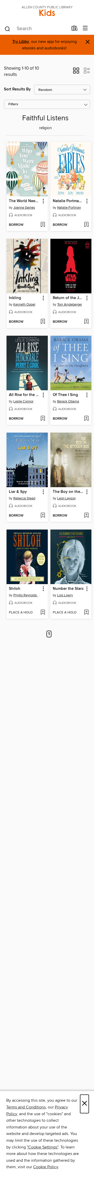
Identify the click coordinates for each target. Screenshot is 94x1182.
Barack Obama (68, 401)
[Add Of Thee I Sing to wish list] (86, 418)
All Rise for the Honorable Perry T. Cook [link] (24, 395)
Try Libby (20, 41)
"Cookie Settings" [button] (42, 1147)
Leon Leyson (66, 498)
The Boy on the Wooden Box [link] (68, 492)
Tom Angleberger (69, 304)
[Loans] (74, 29)
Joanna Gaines (24, 208)
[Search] (7, 28)
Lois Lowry (65, 595)
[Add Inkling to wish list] (42, 322)
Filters (13, 104)
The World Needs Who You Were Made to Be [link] (24, 201)
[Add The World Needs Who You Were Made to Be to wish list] (42, 225)
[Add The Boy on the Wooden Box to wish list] (86, 515)
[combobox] (36, 29)
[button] (76, 72)
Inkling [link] (15, 298)
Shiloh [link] (14, 588)
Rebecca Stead (24, 498)
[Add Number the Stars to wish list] (86, 612)
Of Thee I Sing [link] (65, 395)
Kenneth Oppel (24, 304)
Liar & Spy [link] (18, 492)
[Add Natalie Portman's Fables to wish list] (86, 225)
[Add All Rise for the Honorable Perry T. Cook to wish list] (42, 418)
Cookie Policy (45, 1167)
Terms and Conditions (26, 1107)
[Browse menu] (85, 28)
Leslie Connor (23, 401)
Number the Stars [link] (68, 588)
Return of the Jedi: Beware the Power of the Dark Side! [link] (68, 298)
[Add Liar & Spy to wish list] (42, 515)
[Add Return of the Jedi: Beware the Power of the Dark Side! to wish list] (86, 322)
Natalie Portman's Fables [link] (68, 201)
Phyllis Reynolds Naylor (27, 595)
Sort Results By (17, 89)
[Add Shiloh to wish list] (42, 612)
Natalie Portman (69, 208)
